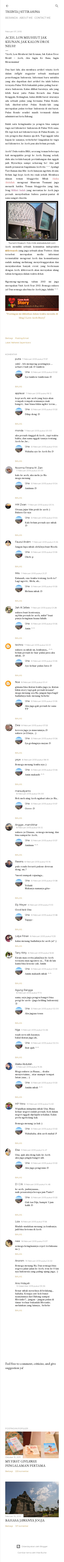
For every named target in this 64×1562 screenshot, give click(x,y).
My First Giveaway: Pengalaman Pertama (25, 1463)
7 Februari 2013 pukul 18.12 (38, 393)
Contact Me (42, 17)
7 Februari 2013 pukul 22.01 (38, 645)
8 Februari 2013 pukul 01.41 (34, 682)
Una (27, 372)
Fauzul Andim (23, 541)
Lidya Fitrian (22, 936)
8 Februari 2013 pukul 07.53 (34, 725)
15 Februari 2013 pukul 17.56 (34, 1221)
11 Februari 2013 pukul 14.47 (34, 1150)
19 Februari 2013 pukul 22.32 (38, 1261)
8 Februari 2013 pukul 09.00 (30, 793)
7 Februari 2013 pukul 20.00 (38, 430)
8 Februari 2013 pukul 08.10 (35, 759)
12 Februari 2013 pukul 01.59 (44, 969)
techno (19, 644)
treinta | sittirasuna (22, 12)
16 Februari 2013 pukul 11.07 (34, 1241)
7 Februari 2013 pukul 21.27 (34, 573)
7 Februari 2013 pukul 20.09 (29, 470)
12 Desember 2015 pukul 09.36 (30, 1286)
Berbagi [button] (9, 338)
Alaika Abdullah (23, 1064)
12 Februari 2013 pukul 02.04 (45, 1043)
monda (19, 430)
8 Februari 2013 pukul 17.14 (29, 993)
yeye (18, 759)
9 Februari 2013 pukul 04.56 (34, 1030)
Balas (18, 386)
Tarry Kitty (21, 952)
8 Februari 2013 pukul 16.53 (41, 953)
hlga (17, 1029)
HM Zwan (20, 504)
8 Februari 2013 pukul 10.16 (37, 861)
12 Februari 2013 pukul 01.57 (44, 803)
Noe (17, 682)
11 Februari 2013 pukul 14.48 (37, 1184)
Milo (17, 573)
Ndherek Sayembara (21, 342)
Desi (17, 725)
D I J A (19, 1184)
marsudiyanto (23, 790)
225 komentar (22, 1471)
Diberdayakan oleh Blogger (35, 1546)
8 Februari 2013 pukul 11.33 (43, 936)
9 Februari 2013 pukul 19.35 (29, 1067)
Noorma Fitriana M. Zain (29, 467)
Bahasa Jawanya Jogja (25, 1520)
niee (17, 1241)
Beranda (11, 17)
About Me (26, 17)
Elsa (17, 1149)
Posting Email (22, 338)
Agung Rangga (24, 990)
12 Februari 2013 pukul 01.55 (44, 552)
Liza (17, 1221)
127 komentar (21, 1526)
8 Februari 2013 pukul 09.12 (29, 827)
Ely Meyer (21, 904)
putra (18, 358)
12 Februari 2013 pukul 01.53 (44, 409)
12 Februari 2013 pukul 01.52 (44, 372)
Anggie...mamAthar (26, 824)
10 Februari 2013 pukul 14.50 (40, 1104)
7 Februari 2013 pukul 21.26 (45, 542)
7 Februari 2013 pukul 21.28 (44, 607)
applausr (20, 393)
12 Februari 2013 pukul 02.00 (45, 1008)
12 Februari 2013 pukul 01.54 (44, 446)
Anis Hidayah (22, 1283)
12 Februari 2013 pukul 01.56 (44, 738)
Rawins (19, 861)
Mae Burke (41, 1552)
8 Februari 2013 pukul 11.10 (40, 905)
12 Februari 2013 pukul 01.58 (44, 880)
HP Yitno (20, 1103)
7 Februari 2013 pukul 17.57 (35, 359)
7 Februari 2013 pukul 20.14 (41, 504)
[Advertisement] (32, 1398)
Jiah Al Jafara (22, 607)
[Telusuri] (57, 5)
